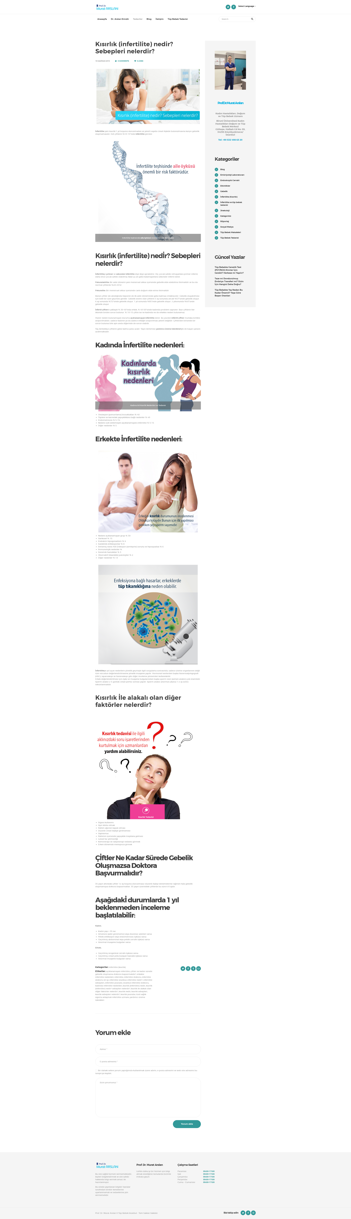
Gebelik (224, 191)
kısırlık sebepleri (139, 991)
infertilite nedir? (135, 980)
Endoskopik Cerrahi (229, 180)
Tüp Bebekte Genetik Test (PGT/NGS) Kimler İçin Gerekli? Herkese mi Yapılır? (229, 270)
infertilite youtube (113, 983)
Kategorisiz (225, 216)
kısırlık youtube (128, 994)
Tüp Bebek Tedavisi (229, 238)
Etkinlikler (225, 186)
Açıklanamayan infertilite (118, 971)
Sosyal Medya (226, 227)
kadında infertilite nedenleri (108, 985)
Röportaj (224, 221)
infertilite (118, 977)
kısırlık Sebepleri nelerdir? (107, 994)
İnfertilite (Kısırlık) (117, 967)
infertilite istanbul (118, 980)
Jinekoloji (225, 210)
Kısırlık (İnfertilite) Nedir (134, 985)
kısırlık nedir (125, 991)
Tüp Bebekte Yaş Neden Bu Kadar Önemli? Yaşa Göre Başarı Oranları (229, 293)
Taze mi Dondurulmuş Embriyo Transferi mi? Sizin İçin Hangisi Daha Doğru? (229, 281)
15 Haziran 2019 (102, 61)
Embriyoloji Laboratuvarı (232, 175)
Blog (222, 169)
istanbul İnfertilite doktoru (136, 983)
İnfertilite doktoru (132, 977)
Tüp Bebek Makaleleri (230, 232)
